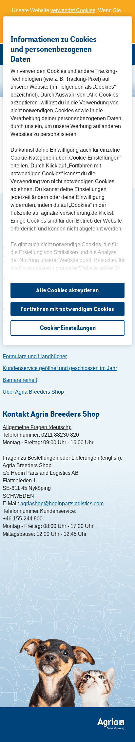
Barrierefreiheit (20, 380)
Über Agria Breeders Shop (33, 392)
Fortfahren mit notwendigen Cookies (67, 309)
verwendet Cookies (72, 10)
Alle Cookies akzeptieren (67, 290)
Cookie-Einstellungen (68, 328)
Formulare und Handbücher (35, 356)
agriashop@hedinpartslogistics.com (62, 503)
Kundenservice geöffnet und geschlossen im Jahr (60, 368)
